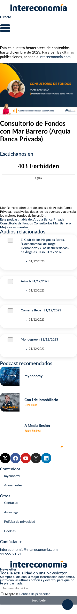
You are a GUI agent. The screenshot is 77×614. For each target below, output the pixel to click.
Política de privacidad (19, 521)
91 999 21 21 (11, 554)
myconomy (12, 476)
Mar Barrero (62, 223)
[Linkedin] (46, 458)
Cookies (10, 531)
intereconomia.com (55, 57)
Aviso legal (11, 512)
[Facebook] (15, 458)
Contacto (11, 502)
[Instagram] (36, 458)
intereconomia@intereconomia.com (29, 550)
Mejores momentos (14, 227)
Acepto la (27, 594)
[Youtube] (26, 458)
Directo (5, 17)
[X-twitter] (5, 458)
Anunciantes (13, 485)
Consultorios (43, 223)
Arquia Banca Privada (48, 219)
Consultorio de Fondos (16, 223)
